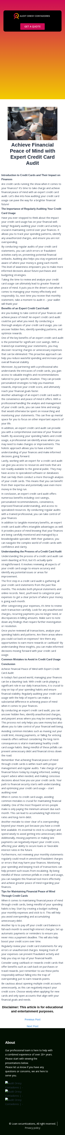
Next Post (32, 1026)
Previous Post (33, 1019)
